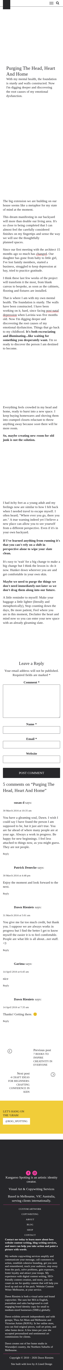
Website (31, 753)
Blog (30, 1224)
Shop (30, 1230)
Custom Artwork (30, 1209)
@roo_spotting (16, 1121)
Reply (6, 853)
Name (31, 724)
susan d (19, 802)
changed (41, 254)
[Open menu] (51, 3)
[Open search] (57, 3)
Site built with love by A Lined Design (31, 1364)
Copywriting (30, 1214)
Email (31, 739)
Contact (30, 1235)
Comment (32, 682)
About (30, 1219)
